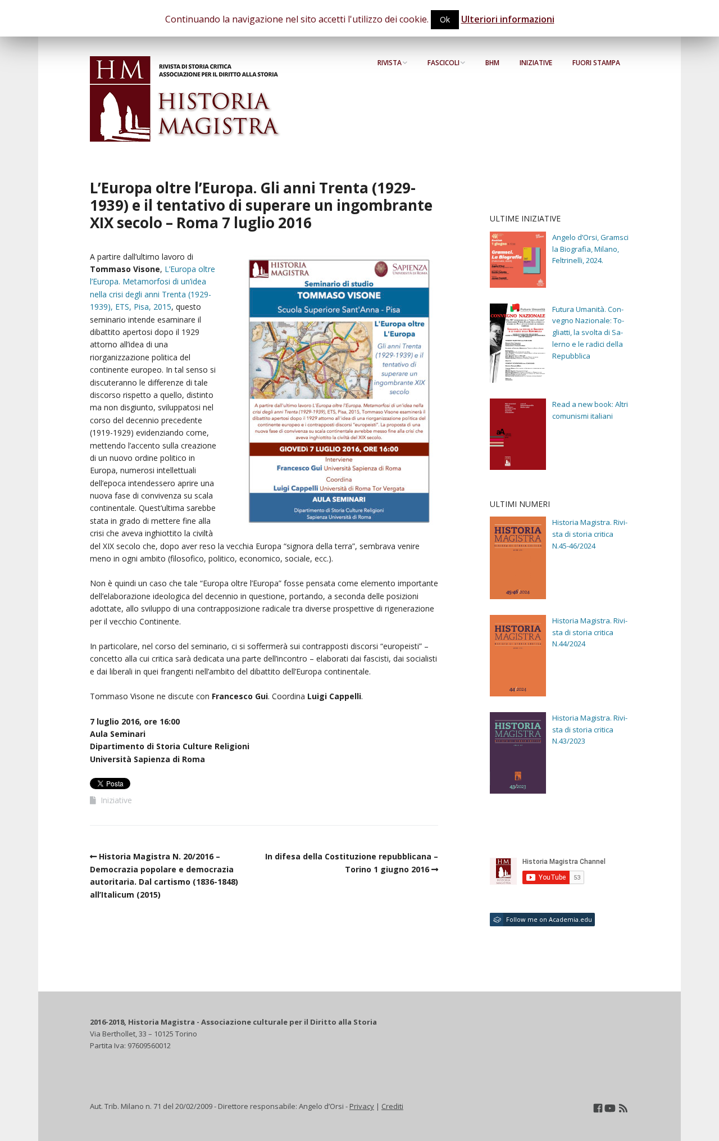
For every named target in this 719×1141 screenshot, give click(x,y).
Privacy (361, 1106)
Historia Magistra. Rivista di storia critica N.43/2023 (589, 729)
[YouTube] (609, 1108)
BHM (492, 62)
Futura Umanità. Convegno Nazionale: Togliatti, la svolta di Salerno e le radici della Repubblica (588, 332)
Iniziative (116, 800)
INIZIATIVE (536, 62)
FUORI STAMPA (596, 62)
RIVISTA (389, 62)
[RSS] (623, 1108)
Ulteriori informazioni (507, 19)
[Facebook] (598, 1108)
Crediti (392, 1106)
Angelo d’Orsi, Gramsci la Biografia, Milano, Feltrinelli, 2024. (590, 249)
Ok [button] (445, 19)
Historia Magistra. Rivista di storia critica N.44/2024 (589, 632)
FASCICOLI (443, 62)
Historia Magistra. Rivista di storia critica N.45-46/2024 (589, 534)
